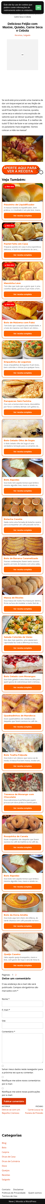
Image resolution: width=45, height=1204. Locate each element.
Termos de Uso (9, 1196)
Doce (4, 1165)
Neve (11, 1201)
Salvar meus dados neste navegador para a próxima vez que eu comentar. (22, 1071)
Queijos (6, 1170)
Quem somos (35, 1192)
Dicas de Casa (9, 1156)
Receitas (18, 35)
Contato (6, 1189)
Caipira (5, 1152)
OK (38, 7)
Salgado (26, 35)
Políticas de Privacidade (14, 1192)
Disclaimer (18, 1189)
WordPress (31, 1201)
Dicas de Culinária (11, 1161)
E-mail (6, 1009)
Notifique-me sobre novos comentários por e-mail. (21, 1082)
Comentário (8, 1031)
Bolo (4, 1147)
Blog (4, 1143)
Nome (6, 999)
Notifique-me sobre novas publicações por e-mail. (21, 1093)
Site (4, 1020)
